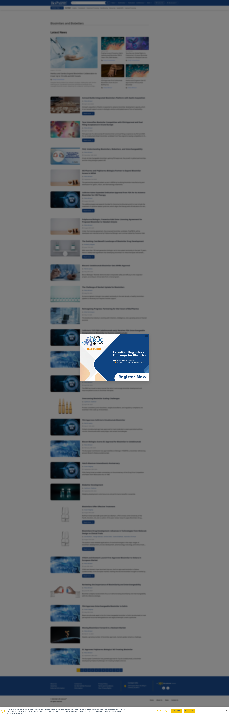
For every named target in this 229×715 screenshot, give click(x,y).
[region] (114, 711)
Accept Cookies (189, 711)
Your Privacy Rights (163, 711)
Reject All (177, 711)
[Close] (226, 711)
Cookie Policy (18, 713)
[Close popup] (146, 336)
